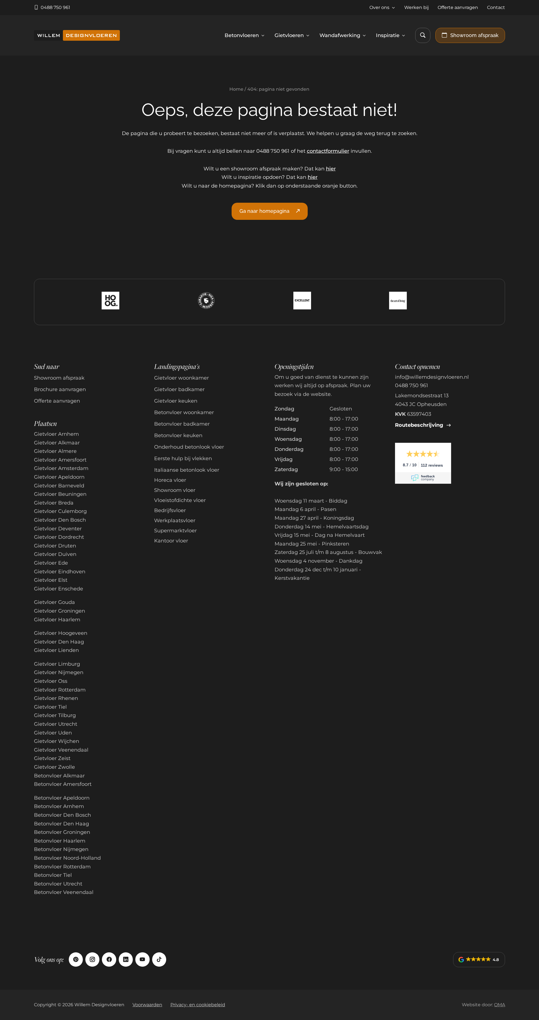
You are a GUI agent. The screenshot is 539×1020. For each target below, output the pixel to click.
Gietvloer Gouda (54, 602)
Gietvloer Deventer (58, 529)
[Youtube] (142, 959)
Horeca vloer (170, 480)
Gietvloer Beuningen (60, 494)
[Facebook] (109, 959)
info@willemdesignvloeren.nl (432, 377)
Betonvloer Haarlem (59, 841)
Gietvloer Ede (51, 563)
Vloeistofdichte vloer (180, 500)
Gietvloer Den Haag (59, 642)
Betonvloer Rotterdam (62, 867)
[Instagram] (92, 959)
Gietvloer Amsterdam (61, 468)
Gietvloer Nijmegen (58, 672)
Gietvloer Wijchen (56, 741)
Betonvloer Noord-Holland (67, 858)
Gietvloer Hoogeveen (60, 633)
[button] (479, 959)
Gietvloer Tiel (50, 707)
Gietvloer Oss (50, 681)
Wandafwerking (339, 35)
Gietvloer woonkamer (181, 378)
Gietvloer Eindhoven (59, 572)
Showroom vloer (174, 490)
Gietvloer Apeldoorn (59, 477)
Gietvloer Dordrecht (59, 537)
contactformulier (328, 151)
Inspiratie (387, 35)
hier (331, 169)
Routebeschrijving (420, 425)
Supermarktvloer (175, 531)
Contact (496, 7)
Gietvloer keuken (175, 401)
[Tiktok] (159, 959)
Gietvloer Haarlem (57, 620)
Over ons (379, 7)
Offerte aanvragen (458, 7)
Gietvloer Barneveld (59, 486)
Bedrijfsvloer (170, 510)
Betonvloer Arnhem (59, 806)
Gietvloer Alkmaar (57, 443)
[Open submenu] (393, 8)
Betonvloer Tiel (53, 875)
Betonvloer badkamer (182, 424)
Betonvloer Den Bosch (62, 815)
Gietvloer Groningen (59, 611)
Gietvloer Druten (55, 546)
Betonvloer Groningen (62, 832)
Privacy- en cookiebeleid (197, 1004)
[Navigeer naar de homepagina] (77, 35)
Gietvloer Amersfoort (60, 460)
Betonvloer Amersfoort (63, 784)
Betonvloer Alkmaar (59, 776)
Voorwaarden (147, 1004)
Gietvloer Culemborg (60, 511)
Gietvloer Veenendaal (61, 750)
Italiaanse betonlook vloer (186, 470)
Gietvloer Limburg (57, 664)
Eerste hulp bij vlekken (183, 458)
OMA (499, 1004)
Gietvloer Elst (50, 580)
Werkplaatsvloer (174, 520)
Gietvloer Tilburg (55, 715)
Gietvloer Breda (54, 503)
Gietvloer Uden (53, 733)
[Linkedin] (126, 959)
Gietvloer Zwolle (54, 767)
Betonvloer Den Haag (61, 824)
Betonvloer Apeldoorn (62, 798)
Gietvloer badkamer (179, 389)
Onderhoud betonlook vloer (189, 447)
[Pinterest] (76, 959)
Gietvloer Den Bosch (60, 520)
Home (236, 89)
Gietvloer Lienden (56, 650)
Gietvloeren (289, 35)
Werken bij (416, 7)
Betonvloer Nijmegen (61, 849)
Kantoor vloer (171, 541)
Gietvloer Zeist (52, 758)
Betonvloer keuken (178, 435)
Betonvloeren (242, 35)
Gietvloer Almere (55, 451)
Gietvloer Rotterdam (60, 690)
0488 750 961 (411, 385)
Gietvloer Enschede (58, 589)
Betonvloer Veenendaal (63, 892)
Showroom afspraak (59, 378)
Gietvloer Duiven (55, 554)
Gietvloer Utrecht (55, 724)
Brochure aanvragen (60, 389)
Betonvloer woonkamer (184, 412)
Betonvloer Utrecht (58, 884)
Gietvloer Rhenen (56, 698)
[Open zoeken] (422, 35)
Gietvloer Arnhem (56, 434)
